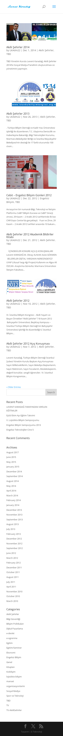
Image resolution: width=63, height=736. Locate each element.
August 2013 (12, 524)
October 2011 (13, 572)
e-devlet (10, 633)
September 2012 (14, 548)
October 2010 (13, 596)
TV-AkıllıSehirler (14, 710)
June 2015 (11, 457)
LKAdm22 (15, 50)
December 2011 (14, 567)
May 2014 (11, 485)
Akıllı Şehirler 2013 (17, 113)
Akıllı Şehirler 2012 (17, 300)
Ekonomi (10, 652)
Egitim (9, 643)
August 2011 (12, 577)
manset (10, 681)
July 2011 (10, 581)
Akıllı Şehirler (46, 50)
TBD (8, 54)
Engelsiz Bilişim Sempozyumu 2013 (23, 424)
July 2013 (10, 529)
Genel (9, 662)
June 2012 (11, 553)
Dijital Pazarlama (14, 628)
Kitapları (10, 667)
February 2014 (13, 500)
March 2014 (12, 495)
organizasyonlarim (15, 686)
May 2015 (11, 461)
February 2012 (13, 562)
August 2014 (12, 481)
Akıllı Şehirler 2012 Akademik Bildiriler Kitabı (30, 235)
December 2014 (14, 471)
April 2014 (11, 490)
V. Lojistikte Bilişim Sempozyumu (22, 420)
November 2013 (14, 514)
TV (7, 705)
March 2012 (12, 557)
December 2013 (14, 509)
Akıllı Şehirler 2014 (17, 47)
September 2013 (14, 519)
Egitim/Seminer (14, 647)
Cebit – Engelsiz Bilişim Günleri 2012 (29, 195)
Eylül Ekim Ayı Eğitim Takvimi (20, 415)
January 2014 (12, 505)
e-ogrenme (11, 638)
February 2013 (13, 533)
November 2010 (14, 591)
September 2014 (14, 476)
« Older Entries (13, 387)
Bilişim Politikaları (15, 623)
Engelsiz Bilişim (13, 657)
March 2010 (12, 601)
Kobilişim (10, 671)
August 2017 (12, 452)
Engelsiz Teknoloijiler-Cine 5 (20, 429)
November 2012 (14, 543)
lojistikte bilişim (14, 676)
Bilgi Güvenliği (13, 619)
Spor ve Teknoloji (15, 695)
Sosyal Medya (13, 691)
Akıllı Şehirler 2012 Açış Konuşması (28, 343)
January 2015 (12, 466)
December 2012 (14, 538)
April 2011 (11, 586)
